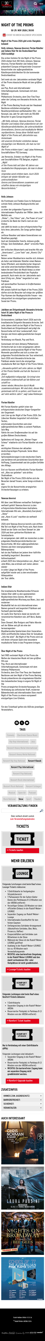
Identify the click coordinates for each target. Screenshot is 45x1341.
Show (21, 799)
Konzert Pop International (22, 767)
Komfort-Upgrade (37, 1141)
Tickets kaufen (16, 850)
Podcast (32, 792)
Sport (28, 799)
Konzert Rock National (13, 786)
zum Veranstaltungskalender (22, 819)
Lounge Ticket (8, 1141)
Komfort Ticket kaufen (22, 983)
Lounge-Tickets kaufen (22, 874)
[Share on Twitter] (22, 723)
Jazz (33, 741)
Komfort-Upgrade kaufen (22, 1035)
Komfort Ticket (27, 1141)
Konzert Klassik (34, 760)
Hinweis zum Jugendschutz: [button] (22, 1095)
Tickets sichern (22, 839)
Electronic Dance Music (27, 735)
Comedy (10, 735)
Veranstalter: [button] (22, 1107)
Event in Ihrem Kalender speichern (24, 35)
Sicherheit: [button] (22, 1103)
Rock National (10, 799)
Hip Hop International (18, 741)
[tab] (22, 1096)
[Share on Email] (27, 723)
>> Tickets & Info (22, 1162)
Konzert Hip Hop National (14, 760)
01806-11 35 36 (27, 1317)
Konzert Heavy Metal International (22, 748)
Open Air (22, 792)
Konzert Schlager (33, 786)
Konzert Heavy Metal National (22, 754)
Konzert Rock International (22, 779)
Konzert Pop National (22, 773)
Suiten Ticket (18, 1141)
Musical (12, 792)
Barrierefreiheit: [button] (22, 1099)
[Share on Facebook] (16, 723)
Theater (37, 799)
